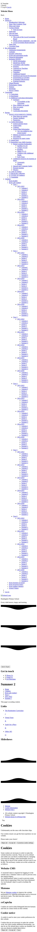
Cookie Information (11, 808)
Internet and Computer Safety (22, 166)
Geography (21, 162)
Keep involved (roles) (16, 584)
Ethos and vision (14, 26)
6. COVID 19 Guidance (17, 175)
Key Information (10, 48)
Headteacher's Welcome (17, 22)
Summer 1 (24, 195)
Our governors (13, 35)
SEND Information (19, 61)
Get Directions (11, 679)
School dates (17, 125)
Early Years (21, 157)
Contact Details (14, 28)
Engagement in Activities (21, 77)
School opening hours (20, 124)
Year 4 (15, 383)
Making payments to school (22, 135)
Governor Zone (14, 46)
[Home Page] (6, 595)
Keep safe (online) (15, 183)
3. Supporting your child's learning (20, 142)
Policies (11, 87)
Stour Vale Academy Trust (17, 24)
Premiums (12, 89)
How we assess (18, 107)
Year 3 (15, 317)
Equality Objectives (15, 53)
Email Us (10, 677)
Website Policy (10, 810)
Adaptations (17, 70)
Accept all (12, 843)
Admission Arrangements (17, 50)
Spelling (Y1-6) (22, 146)
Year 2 (15, 251)
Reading (20, 149)
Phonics (15, 170)
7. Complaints (13, 177)
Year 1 (15, 184)
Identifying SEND (19, 63)
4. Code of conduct (15, 171)
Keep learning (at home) (17, 583)
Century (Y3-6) (22, 148)
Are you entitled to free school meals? (24, 132)
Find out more (17, 30)
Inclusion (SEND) (15, 59)
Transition (16, 72)
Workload (16, 109)
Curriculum (8, 92)
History (19, 164)
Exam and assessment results (18, 55)
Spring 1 (24, 192)
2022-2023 (20, 199)
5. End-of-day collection (17, 173)
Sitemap (7, 806)
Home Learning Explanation (22, 144)
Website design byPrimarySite (15, 817)
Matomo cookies (11, 892)
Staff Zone (12, 44)
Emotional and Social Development (24, 76)
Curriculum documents (20, 111)
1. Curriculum (13, 94)
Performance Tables (15, 85)
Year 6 (15, 516)
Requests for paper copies (21, 138)
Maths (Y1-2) (21, 151)
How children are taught (21, 105)
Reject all (4, 843)
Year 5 (15, 450)
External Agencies (19, 81)
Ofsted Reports (14, 83)
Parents (7, 112)
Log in (9, 7)
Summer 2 (24, 197)
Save (18, 930)
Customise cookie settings (25, 843)
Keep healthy (13, 181)
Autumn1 (24, 267)
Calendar (12, 52)
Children (8, 179)
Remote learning (18, 168)
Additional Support (19, 74)
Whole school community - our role (24, 41)
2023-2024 (20, 212)
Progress (16, 66)
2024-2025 (20, 225)
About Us (8, 20)
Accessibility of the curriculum (23, 102)
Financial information (16, 57)
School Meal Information (21, 129)
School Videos (13, 588)
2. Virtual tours (14, 140)
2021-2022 (20, 186)
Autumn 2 (24, 190)
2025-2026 (20, 238)
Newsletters (17, 136)
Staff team (12, 31)
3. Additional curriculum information (21, 98)
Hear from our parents (20, 116)
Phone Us (10, 675)
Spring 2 (24, 194)
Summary (16, 100)
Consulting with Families (21, 65)
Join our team (13, 33)
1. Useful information (16, 122)
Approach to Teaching (20, 68)
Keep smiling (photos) (16, 586)
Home (7, 18)
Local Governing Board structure (24, 42)
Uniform (16, 127)
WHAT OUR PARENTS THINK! (20, 114)
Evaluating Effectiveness (21, 79)
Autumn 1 (24, 188)
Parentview (16, 120)
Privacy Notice (14, 90)
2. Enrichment (13, 96)
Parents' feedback (18, 118)
